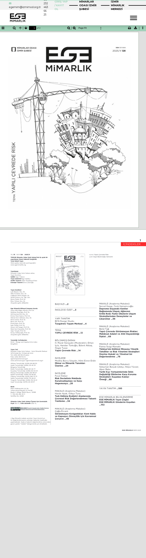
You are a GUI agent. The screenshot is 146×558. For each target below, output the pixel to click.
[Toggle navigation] (133, 17)
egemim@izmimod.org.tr (25, 7)
